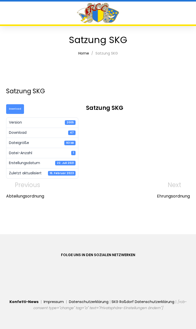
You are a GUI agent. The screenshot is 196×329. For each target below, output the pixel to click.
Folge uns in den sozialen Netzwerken (98, 254)
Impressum (54, 301)
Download (15, 108)
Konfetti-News (24, 301)
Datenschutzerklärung (88, 301)
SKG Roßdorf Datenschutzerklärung (143, 301)
